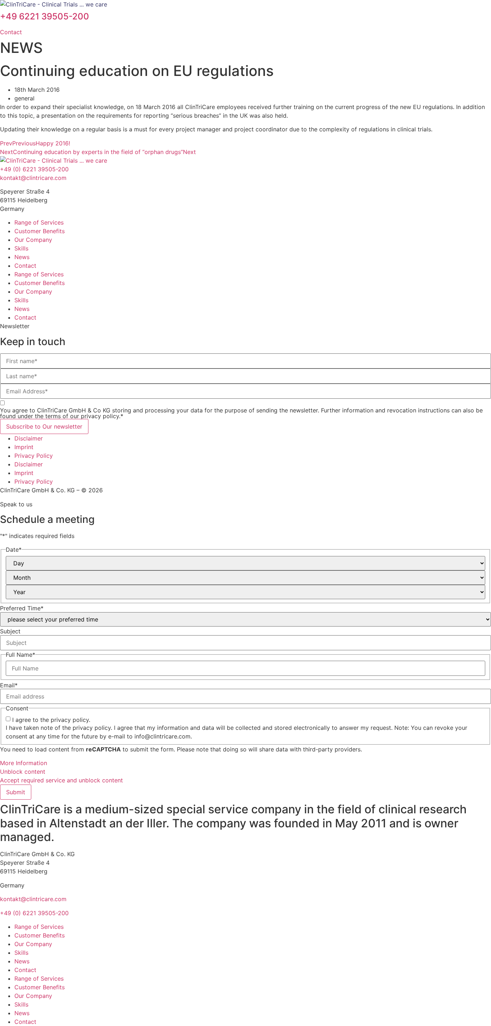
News (21, 257)
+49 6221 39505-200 (44, 16)
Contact (25, 265)
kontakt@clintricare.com (33, 177)
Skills (21, 248)
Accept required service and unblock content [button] (61, 780)
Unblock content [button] (22, 771)
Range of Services (39, 222)
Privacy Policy (33, 455)
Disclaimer (28, 438)
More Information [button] (23, 763)
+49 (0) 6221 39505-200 (34, 169)
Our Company (33, 239)
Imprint (23, 447)
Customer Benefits (39, 231)
